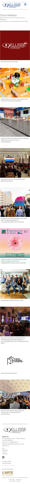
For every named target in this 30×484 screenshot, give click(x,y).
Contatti (5, 454)
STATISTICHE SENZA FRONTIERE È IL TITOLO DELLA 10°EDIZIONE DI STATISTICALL (12, 412)
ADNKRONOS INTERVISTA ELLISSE (12, 300)
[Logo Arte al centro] (7, 472)
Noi (3, 448)
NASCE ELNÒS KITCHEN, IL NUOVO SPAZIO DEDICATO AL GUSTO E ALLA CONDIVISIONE (15, 140)
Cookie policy (6, 463)
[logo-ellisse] (11, 4)
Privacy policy (6, 461)
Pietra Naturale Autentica (9, 373)
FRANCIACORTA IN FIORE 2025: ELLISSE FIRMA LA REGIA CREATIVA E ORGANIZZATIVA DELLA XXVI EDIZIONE (14, 261)
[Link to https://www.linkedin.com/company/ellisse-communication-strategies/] (14, 457)
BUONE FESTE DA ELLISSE (9, 61)
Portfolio (5, 450)
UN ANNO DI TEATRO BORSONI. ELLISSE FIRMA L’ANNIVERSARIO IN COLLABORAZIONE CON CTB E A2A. (14, 220)
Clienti (4, 452)
